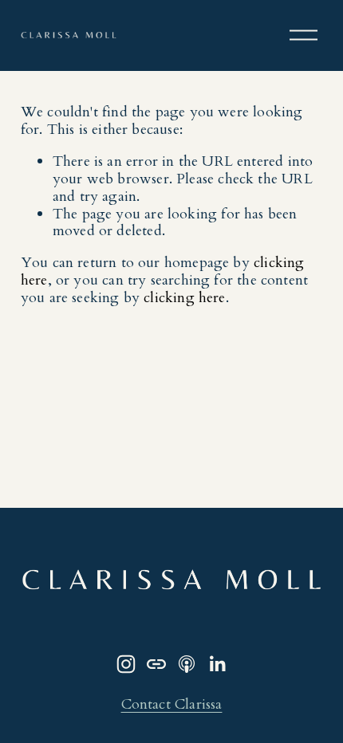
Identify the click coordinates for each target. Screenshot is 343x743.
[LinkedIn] (217, 664)
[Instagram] (126, 664)
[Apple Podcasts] (186, 664)
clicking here (184, 298)
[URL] (156, 664)
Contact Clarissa (172, 705)
